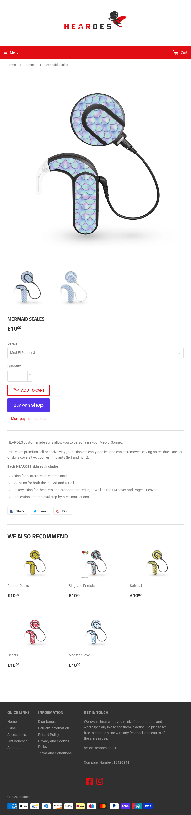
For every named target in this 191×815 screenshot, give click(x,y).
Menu (14, 52)
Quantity (14, 366)
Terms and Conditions (55, 753)
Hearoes (24, 797)
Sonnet (31, 65)
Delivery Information (53, 728)
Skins (11, 728)
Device (12, 343)
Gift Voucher (17, 741)
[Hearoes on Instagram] (99, 783)
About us (14, 748)
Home (11, 65)
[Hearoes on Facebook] (89, 783)
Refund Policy (48, 735)
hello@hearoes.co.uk (100, 748)
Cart (183, 52)
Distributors (47, 722)
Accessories (16, 735)
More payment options (28, 419)
